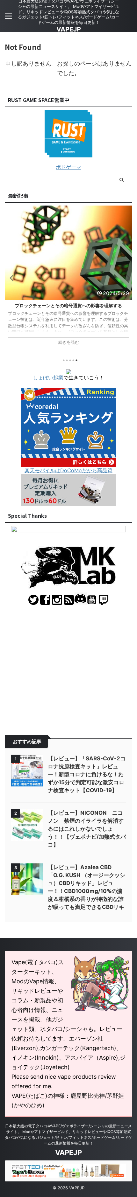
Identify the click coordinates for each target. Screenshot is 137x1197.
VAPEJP (68, 29)
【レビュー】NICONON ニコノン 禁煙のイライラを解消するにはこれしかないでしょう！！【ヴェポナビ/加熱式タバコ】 (87, 829)
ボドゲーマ (68, 167)
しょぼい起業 (48, 377)
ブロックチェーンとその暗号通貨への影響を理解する (68, 305)
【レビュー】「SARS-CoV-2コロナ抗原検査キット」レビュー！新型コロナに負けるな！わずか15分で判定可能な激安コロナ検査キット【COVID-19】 (87, 774)
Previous (11, 278)
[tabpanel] (68, 279)
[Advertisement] (68, 665)
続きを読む (68, 342)
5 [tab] (76, 360)
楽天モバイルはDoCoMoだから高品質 (68, 470)
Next (126, 278)
